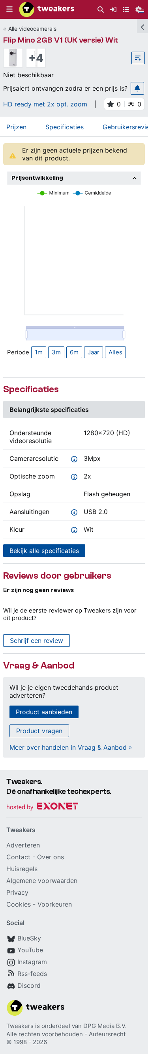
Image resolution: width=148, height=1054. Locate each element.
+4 (35, 58)
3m (56, 352)
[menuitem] (100, 9)
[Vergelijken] (138, 58)
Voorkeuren (54, 904)
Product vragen (39, 731)
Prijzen (16, 127)
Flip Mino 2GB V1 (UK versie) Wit (60, 40)
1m (39, 352)
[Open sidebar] (142, 26)
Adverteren (23, 845)
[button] (9, 9)
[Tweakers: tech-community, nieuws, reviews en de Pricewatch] (46, 9)
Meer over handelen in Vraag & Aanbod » (70, 747)
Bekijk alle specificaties (44, 551)
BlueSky (29, 938)
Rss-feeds (32, 974)
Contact (18, 857)
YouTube (30, 950)
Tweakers (20, 1026)
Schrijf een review (36, 640)
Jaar (93, 352)
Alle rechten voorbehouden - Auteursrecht (66, 1034)
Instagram (32, 962)
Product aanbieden (44, 712)
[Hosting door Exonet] (42, 807)
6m (74, 352)
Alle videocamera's (32, 28)
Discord (29, 985)
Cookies (18, 904)
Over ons (50, 857)
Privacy (17, 892)
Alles (115, 352)
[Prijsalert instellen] (137, 88)
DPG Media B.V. (105, 1026)
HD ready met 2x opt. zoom (45, 104)
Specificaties (64, 127)
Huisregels (21, 869)
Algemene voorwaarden (41, 881)
